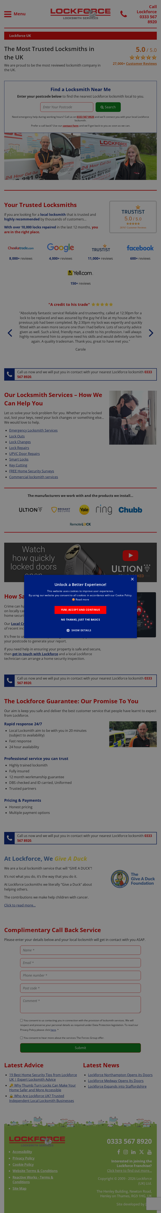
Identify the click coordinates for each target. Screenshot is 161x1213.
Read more (82, 599)
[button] (80, 630)
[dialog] (80, 606)
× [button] (132, 579)
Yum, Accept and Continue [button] (80, 610)
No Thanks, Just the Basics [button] (80, 620)
